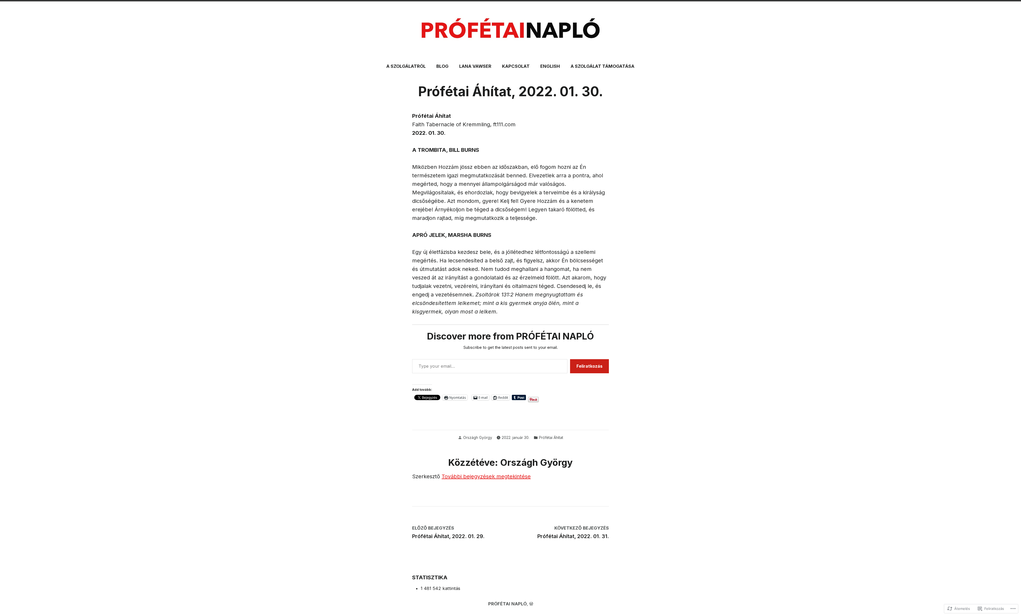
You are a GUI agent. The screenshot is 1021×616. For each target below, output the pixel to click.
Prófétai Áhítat (551, 437)
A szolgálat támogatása (602, 66)
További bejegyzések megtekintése (486, 476)
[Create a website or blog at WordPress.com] (531, 603)
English (550, 66)
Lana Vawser (475, 66)
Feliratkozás (589, 366)
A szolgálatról (406, 66)
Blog (442, 66)
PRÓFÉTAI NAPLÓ (507, 603)
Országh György (477, 437)
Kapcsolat (516, 66)
